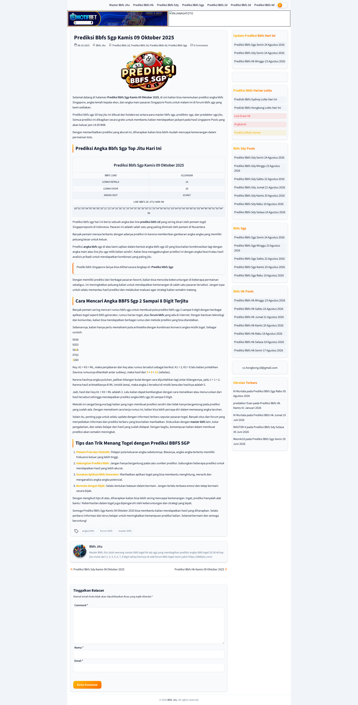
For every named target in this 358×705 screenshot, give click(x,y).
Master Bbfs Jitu (119, 5)
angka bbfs (90, 247)
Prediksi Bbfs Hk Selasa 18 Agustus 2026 (259, 342)
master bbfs (197, 422)
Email (78, 661)
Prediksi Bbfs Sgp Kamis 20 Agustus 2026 (259, 267)
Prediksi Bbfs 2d (217, 5)
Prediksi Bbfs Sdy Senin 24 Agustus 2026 (259, 53)
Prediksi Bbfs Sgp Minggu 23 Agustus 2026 (257, 248)
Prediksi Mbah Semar (247, 133)
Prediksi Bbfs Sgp (193, 5)
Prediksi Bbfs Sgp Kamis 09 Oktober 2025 (124, 38)
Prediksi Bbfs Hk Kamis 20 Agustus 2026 (258, 325)
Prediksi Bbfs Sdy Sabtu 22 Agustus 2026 (259, 179)
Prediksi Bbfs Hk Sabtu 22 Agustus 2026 (258, 309)
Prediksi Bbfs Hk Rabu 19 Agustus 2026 (258, 334)
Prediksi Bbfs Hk (143, 5)
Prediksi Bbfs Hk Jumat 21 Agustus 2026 (259, 317)
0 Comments (201, 45)
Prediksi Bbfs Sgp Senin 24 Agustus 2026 (259, 45)
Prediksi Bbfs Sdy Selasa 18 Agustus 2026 (259, 212)
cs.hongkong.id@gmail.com (259, 368)
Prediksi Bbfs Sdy (168, 5)
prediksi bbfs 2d (150, 222)
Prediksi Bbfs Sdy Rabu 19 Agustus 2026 (259, 204)
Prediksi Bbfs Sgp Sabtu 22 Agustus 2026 (259, 259)
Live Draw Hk (242, 116)
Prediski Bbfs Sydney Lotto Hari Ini (255, 99)
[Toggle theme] (282, 5)
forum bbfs (157, 315)
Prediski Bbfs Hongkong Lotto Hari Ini (257, 108)
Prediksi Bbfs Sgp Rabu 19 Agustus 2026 (259, 275)
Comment (81, 605)
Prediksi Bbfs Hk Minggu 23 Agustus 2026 (259, 61)
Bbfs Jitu (101, 45)
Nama (79, 648)
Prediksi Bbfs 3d (241, 5)
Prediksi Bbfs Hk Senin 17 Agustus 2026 (258, 350)
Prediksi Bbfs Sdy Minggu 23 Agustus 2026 (257, 168)
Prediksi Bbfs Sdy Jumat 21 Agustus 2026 (259, 187)
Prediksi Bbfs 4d (264, 5)
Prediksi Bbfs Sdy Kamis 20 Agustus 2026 (259, 196)
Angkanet (240, 124)
